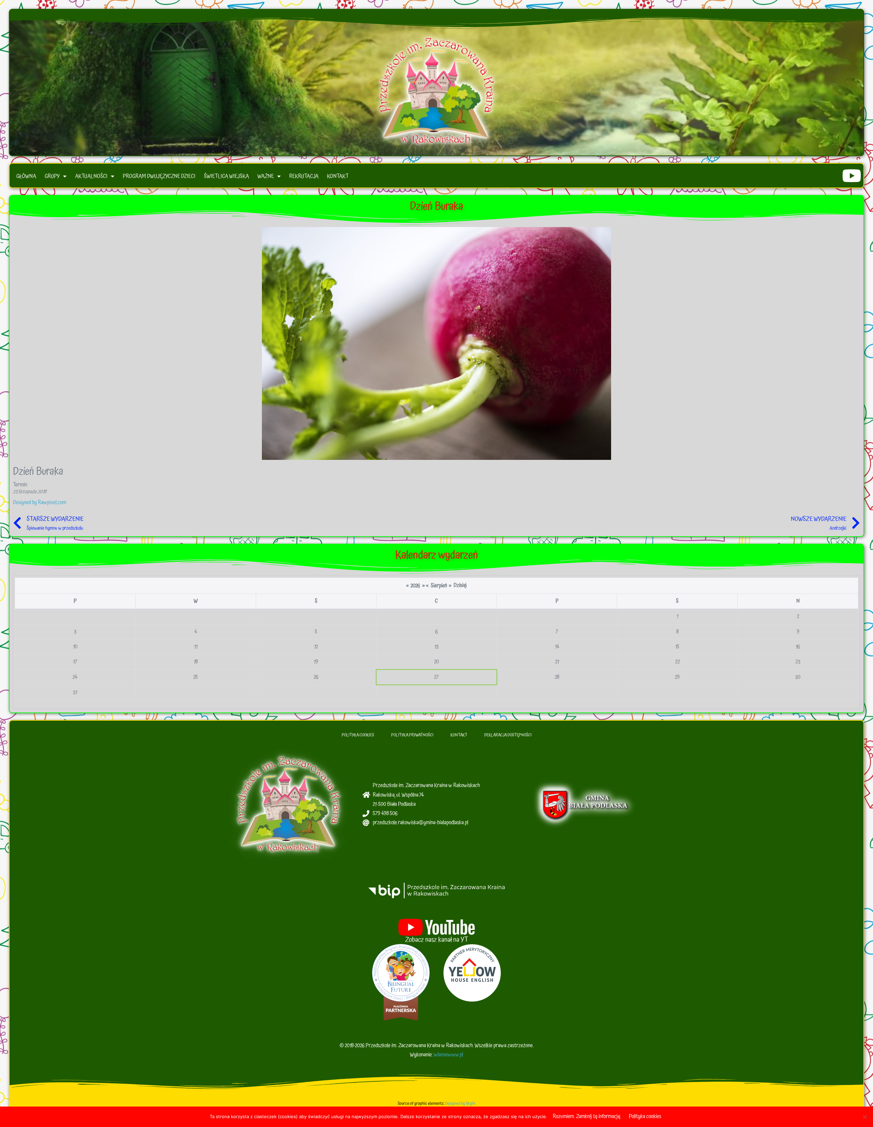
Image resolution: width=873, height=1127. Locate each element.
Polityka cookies (645, 1116)
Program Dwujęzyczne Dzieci (159, 176)
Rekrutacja (304, 176)
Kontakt (338, 176)
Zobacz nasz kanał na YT (436, 939)
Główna (26, 176)
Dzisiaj (460, 585)
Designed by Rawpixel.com (39, 502)
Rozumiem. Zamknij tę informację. (587, 1116)
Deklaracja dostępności (508, 735)
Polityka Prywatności (412, 735)
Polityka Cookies (358, 735)
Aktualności (91, 176)
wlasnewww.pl (448, 1054)
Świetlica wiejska (226, 176)
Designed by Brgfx (460, 1103)
